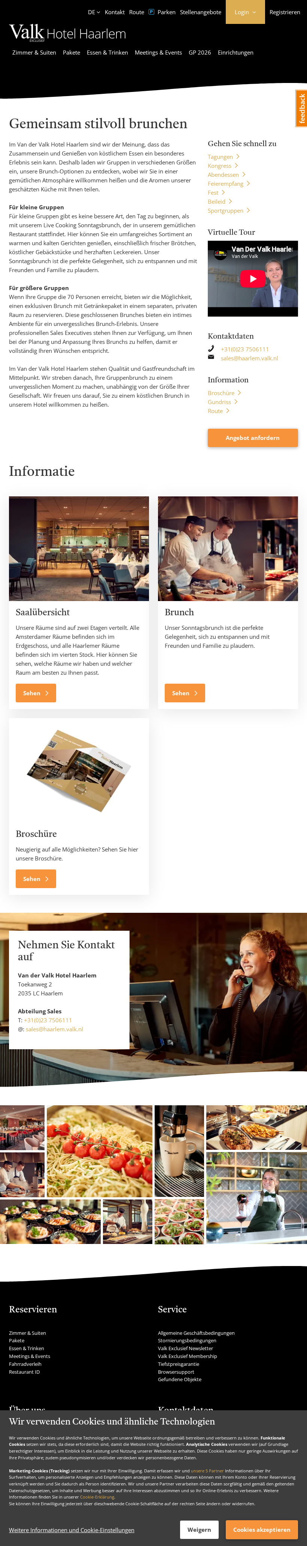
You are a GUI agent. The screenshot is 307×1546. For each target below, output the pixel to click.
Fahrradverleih (25, 1364)
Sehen (32, 693)
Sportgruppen (225, 210)
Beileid (216, 201)
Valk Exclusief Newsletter (185, 1348)
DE (91, 12)
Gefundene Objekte (179, 1379)
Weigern (199, 1529)
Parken (166, 12)
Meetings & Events (158, 52)
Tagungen (220, 156)
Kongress (219, 165)
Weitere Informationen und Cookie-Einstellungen (71, 1530)
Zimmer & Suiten (34, 52)
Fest (213, 192)
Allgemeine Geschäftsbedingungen (196, 1333)
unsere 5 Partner (207, 1470)
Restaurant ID (24, 1371)
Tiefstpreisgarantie (178, 1364)
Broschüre (221, 393)
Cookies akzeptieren (262, 1529)
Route (136, 12)
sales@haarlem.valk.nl (249, 358)
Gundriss (219, 402)
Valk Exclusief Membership (187, 1356)
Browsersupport (176, 1371)
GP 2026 (200, 52)
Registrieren (285, 12)
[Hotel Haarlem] (67, 43)
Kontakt (115, 12)
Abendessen (223, 174)
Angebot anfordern (253, 437)
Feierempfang (225, 183)
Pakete (71, 52)
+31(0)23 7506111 (245, 349)
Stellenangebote (200, 12)
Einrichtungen (235, 52)
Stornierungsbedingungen (187, 1340)
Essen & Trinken (107, 52)
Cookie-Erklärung (97, 1497)
